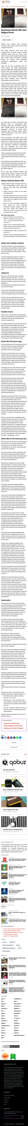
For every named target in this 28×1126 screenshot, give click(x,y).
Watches (16, 910)
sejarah (17, 918)
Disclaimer (6, 1099)
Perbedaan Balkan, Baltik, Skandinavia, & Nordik (15, 883)
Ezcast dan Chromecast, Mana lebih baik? (14, 929)
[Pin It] (8, 737)
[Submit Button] (22, 1117)
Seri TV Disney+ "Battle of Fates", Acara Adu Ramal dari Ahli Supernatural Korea (16, 891)
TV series (11, 888)
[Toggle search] (23, 2)
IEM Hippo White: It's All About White (12, 829)
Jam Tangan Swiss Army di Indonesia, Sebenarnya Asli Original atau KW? (18, 859)
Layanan (14, 865)
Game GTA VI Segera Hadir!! (11, 936)
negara (14, 881)
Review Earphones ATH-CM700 (12, 930)
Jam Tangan (11, 857)
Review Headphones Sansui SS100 (13, 726)
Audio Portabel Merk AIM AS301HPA (12, 789)
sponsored (11, 896)
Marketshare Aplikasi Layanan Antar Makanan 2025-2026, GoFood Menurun (17, 868)
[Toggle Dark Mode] (20, 2)
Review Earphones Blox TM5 (10, 809)
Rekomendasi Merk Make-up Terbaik (13, 932)
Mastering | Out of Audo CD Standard (13, 728)
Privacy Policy (7, 1097)
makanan (19, 865)
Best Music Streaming (9, 770)
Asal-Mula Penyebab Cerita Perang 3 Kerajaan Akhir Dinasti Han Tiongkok (17, 920)
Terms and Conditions (9, 1095)
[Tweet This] (5, 737)
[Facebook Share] (2, 737)
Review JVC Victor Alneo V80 (11, 723)
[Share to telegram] (20, 737)
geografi (10, 881)
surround (3, 906)
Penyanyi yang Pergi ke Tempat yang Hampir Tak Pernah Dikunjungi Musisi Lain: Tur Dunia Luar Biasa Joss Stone (17, 974)
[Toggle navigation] (25, 2)
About (5, 1104)
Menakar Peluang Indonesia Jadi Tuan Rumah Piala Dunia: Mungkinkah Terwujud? (18, 876)
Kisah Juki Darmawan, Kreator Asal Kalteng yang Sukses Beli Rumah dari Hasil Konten (17, 899)
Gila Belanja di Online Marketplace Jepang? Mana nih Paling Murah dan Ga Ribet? (17, 981)
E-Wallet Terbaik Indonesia (11, 934)
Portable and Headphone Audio (7, 905)
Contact (6, 1102)
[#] (17, 2)
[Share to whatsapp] (17, 737)
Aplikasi (10, 865)
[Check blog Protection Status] (10, 1046)
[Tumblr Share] (14, 737)
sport (10, 873)
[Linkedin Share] (11, 737)
